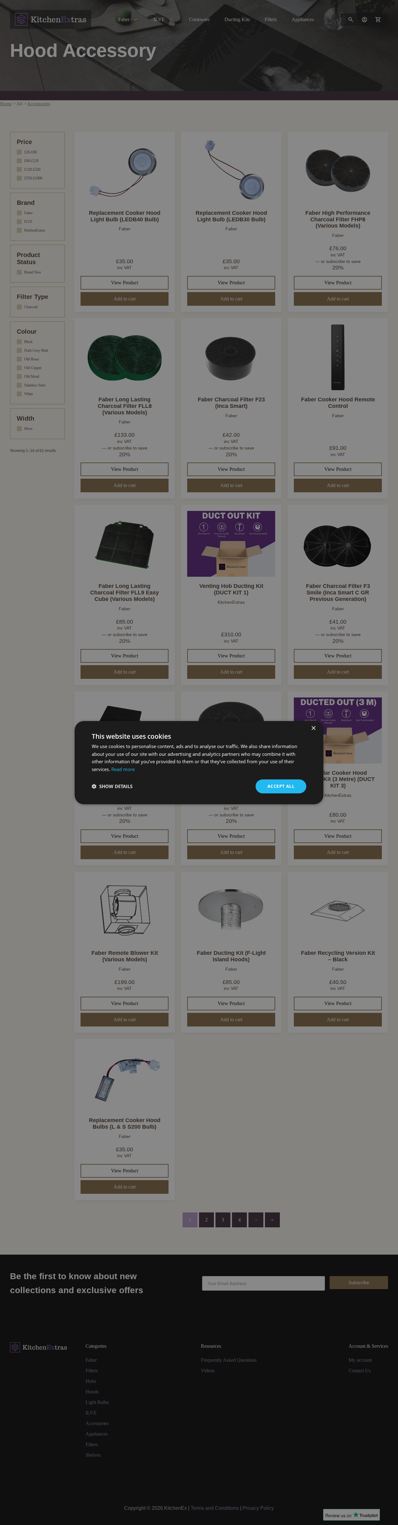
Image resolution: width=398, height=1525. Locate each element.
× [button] (313, 728)
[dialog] (199, 762)
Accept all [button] (280, 786)
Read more (123, 769)
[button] (112, 786)
